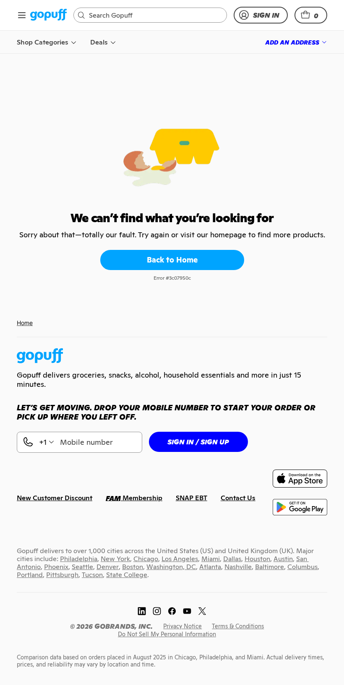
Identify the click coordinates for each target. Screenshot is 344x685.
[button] (310, 15)
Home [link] (25, 322)
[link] (48, 15)
